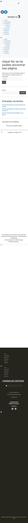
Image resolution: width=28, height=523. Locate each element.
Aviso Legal (19, 517)
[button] (14, 37)
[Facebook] (2, 12)
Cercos (8, 27)
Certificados (7, 22)
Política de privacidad (5, 517)
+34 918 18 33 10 (14, 397)
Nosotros (6, 30)
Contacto (6, 34)
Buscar (4, 90)
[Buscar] (4, 82)
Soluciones (7, 23)
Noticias (6, 32)
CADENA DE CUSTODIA (13, 381)
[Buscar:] (12, 79)
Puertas (8, 25)
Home (5, 20)
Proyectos (7, 29)
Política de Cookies (12, 517)
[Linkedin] (5, 12)
